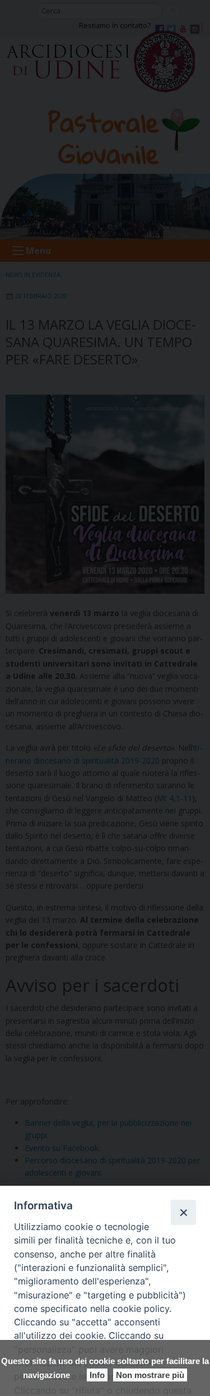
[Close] (183, 1212)
